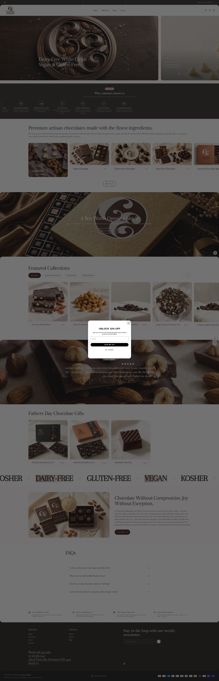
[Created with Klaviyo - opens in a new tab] (109, 359)
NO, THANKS (109, 349)
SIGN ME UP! (109, 344)
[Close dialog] (128, 323)
